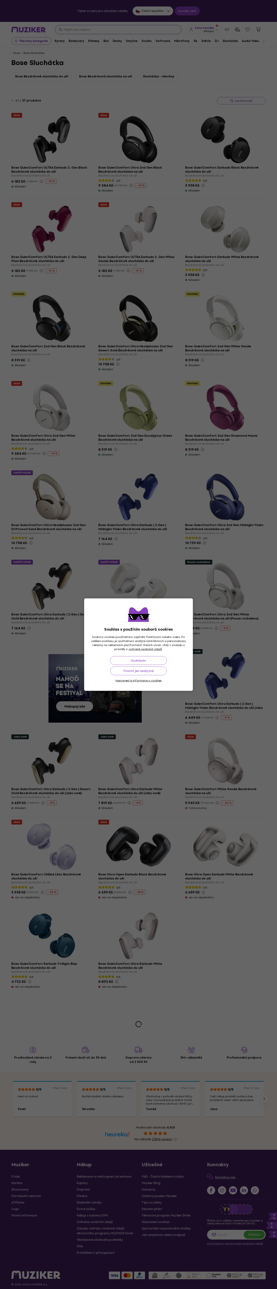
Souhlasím (138, 660)
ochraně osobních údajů (145, 649)
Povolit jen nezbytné (138, 670)
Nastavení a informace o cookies (139, 680)
